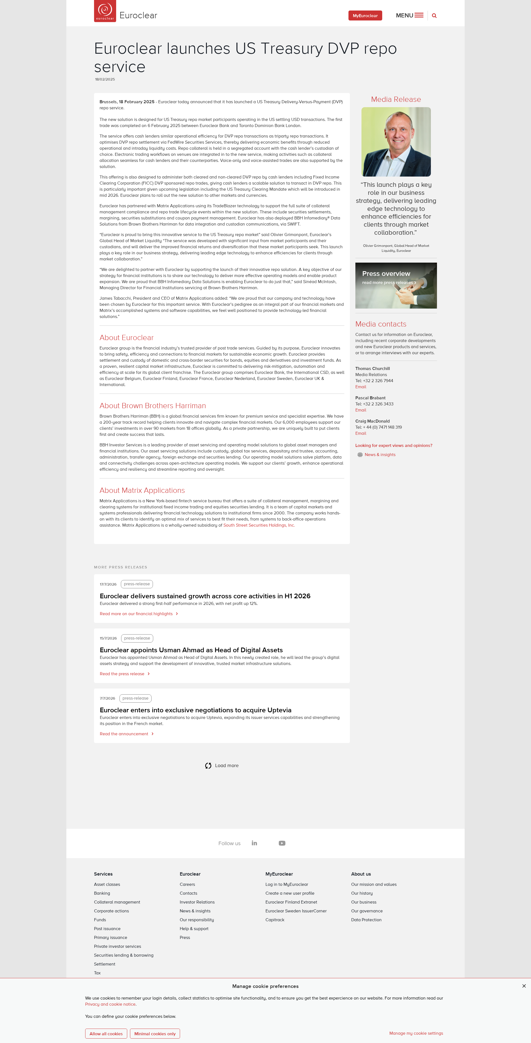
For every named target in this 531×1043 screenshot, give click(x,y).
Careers (187, 884)
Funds (100, 920)
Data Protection (366, 920)
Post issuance (107, 929)
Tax (97, 973)
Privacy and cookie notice (110, 1004)
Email (360, 387)
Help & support (194, 929)
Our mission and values (374, 884)
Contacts (188, 893)
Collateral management (117, 902)
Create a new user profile (290, 893)
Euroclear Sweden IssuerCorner (296, 911)
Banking (102, 893)
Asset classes (107, 884)
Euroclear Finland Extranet (291, 902)
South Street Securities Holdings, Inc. (259, 525)
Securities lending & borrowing (123, 955)
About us (361, 874)
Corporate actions (111, 911)
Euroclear (190, 874)
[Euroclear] (105, 11)
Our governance (367, 911)
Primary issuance (110, 938)
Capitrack (275, 920)
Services (103, 874)
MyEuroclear (365, 15)
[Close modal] (524, 986)
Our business (363, 902)
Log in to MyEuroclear (287, 884)
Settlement (104, 964)
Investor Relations (197, 902)
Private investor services (117, 946)
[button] (409, 15)
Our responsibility (197, 920)
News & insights (195, 911)
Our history (362, 893)
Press (185, 938)
